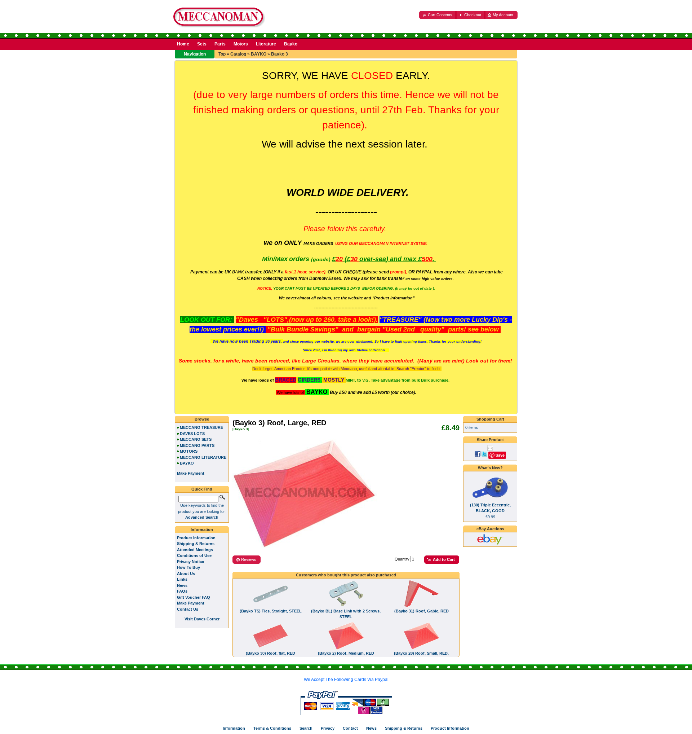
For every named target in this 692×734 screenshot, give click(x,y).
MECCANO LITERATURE (203, 457)
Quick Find (201, 489)
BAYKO (258, 54)
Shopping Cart (490, 419)
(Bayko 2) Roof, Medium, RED (346, 653)
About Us (186, 573)
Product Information (196, 538)
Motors (241, 44)
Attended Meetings (195, 550)
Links (182, 579)
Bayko (290, 44)
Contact (350, 728)
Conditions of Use (194, 555)
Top (222, 54)
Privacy (327, 728)
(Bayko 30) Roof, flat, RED (270, 653)
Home (183, 44)
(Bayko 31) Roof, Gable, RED (421, 611)
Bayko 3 (279, 54)
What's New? (490, 468)
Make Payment (190, 603)
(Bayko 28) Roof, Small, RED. (421, 653)
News (182, 585)
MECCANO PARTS (197, 445)
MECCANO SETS (196, 439)
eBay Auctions (490, 529)
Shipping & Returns (195, 543)
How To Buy (188, 567)
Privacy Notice (190, 561)
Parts (220, 44)
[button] (438, 15)
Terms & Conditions (272, 728)
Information (202, 529)
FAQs (182, 591)
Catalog (238, 54)
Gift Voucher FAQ (193, 597)
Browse (202, 419)
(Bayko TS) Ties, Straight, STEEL (271, 611)
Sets (202, 44)
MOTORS (189, 451)
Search (306, 728)
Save (500, 455)
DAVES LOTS (192, 433)
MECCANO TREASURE (201, 427)
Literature (266, 44)
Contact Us (187, 609)
